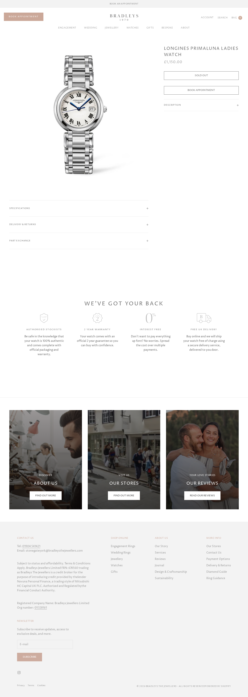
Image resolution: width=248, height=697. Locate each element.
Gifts (114, 572)
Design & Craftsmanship (171, 572)
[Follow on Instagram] (19, 673)
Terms (31, 685)
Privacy (21, 685)
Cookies (41, 685)
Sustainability (164, 578)
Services (160, 552)
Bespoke (167, 27)
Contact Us (213, 552)
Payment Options (218, 559)
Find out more (124, 495)
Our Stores (213, 546)
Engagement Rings (123, 546)
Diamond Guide (216, 572)
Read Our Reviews (202, 495)
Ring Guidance (215, 578)
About (185, 27)
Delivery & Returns (218, 565)
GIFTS (150, 27)
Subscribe (29, 657)
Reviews (160, 559)
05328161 (40, 608)
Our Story (161, 546)
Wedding (90, 27)
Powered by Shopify (218, 686)
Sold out (201, 75)
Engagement (67, 27)
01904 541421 (31, 546)
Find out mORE (45, 495)
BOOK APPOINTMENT (24, 16)
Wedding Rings (121, 552)
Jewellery (112, 27)
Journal (159, 565)
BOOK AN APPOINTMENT (124, 3)
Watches (133, 27)
